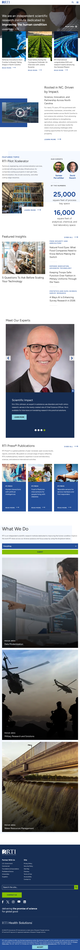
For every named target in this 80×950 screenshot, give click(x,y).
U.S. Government (7, 863)
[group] (40, 358)
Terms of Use (28, 874)
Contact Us (27, 879)
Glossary (26, 871)
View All (71, 237)
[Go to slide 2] (39, 430)
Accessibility (28, 876)
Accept (42, 947)
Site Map (26, 869)
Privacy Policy (28, 863)
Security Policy (28, 866)
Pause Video (69, 26)
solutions (32, 539)
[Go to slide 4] (44, 430)
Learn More (10, 29)
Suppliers (5, 876)
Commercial (5, 866)
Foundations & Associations (10, 869)
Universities (5, 874)
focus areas (44, 539)
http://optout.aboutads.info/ (48, 944)
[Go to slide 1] (36, 430)
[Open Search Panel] (72, 2)
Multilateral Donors (8, 871)
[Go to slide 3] (41, 430)
